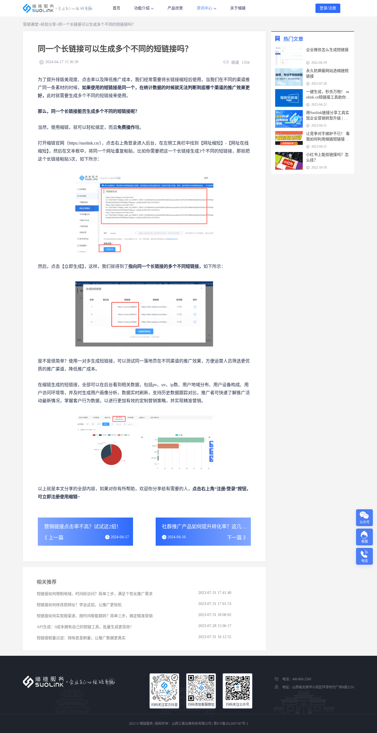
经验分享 (48, 24)
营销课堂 (30, 24)
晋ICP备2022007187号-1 (231, 724)
